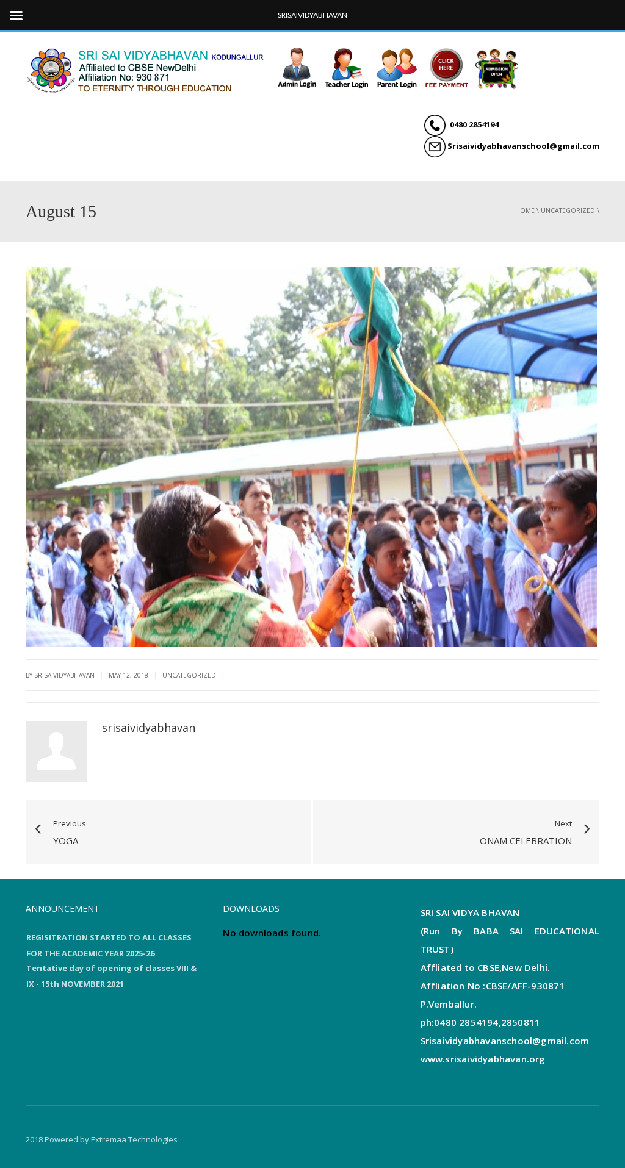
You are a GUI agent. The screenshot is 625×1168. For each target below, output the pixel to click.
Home (525, 210)
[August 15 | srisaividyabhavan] (148, 68)
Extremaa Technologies (134, 1139)
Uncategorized (568, 210)
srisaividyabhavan (148, 727)
